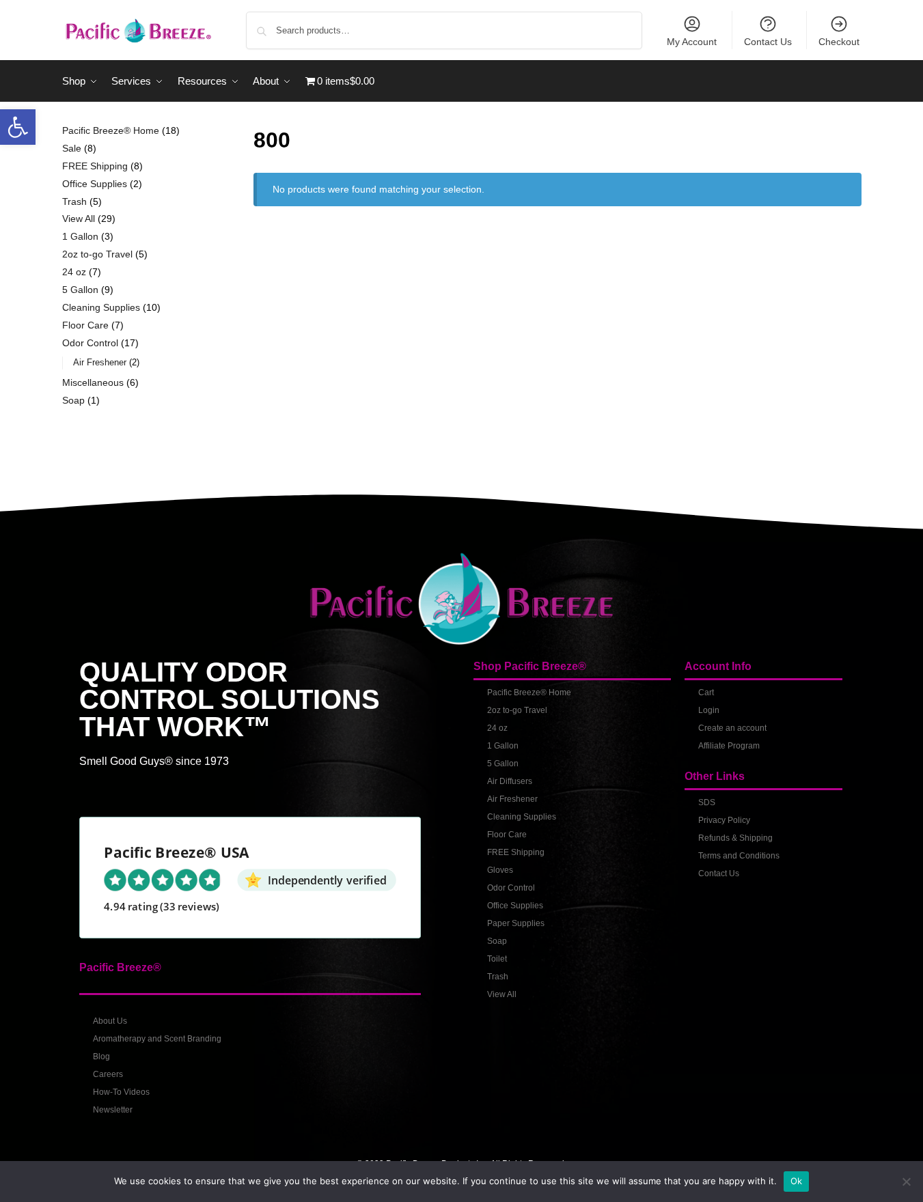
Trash (497, 976)
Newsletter (113, 1110)
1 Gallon (503, 746)
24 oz (497, 728)
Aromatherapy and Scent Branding (157, 1039)
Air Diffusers (509, 781)
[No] (906, 1181)
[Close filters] (201, 132)
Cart (706, 692)
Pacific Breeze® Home (529, 692)
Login (708, 710)
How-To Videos (121, 1092)
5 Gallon (503, 763)
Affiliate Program (729, 746)
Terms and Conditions (739, 856)
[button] (18, 127)
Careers (108, 1074)
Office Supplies (515, 905)
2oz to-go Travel (517, 710)
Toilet (497, 959)
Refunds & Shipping (735, 838)
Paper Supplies (516, 923)
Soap (497, 941)
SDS (706, 802)
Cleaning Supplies (521, 817)
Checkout (838, 41)
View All (501, 994)
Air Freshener (512, 799)
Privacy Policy (724, 820)
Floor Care (507, 834)
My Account (692, 41)
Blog (101, 1056)
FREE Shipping (516, 852)
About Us (110, 1021)
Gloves (500, 870)
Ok (796, 1180)
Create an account (732, 728)
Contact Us (768, 41)
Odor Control (511, 888)
